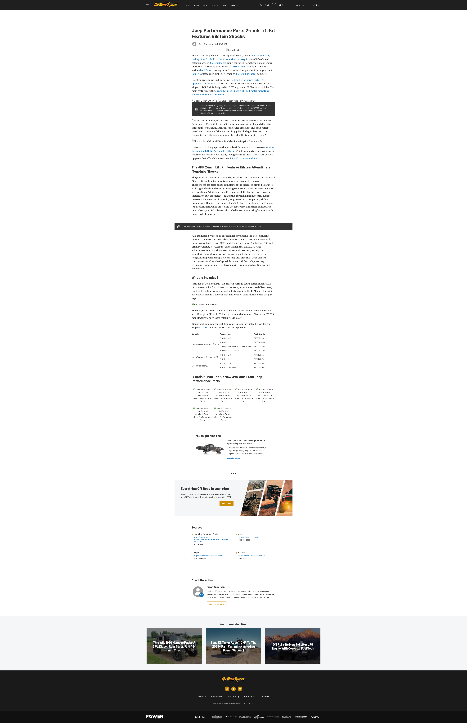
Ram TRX (197, 73)
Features (234, 5)
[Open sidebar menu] (147, 5)
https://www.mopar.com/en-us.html (209, 555)
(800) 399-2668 (244, 540)
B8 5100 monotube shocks (244, 158)
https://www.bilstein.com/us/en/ (252, 555)
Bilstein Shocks (217, 63)
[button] (233, 49)
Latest (187, 5)
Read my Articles (216, 604)
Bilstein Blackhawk (245, 73)
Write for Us (250, 696)
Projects (214, 5)
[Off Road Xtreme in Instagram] (227, 689)
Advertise (264, 696)
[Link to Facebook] (274, 5)
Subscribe (226, 503)
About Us (202, 696)
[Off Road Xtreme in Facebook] (233, 689)
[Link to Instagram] (267, 5)
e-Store (203, 327)
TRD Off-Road (238, 66)
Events (224, 5)
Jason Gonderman (234, 458)
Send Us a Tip (233, 696)
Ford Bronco (206, 70)
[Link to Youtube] (280, 5)
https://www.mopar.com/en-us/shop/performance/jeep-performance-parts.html (211, 539)
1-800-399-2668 (200, 544)
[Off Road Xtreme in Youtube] (240, 689)
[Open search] (261, 5)
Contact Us (216, 696)
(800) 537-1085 (244, 558)
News (196, 5)
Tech (205, 5)
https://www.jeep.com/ (248, 537)
